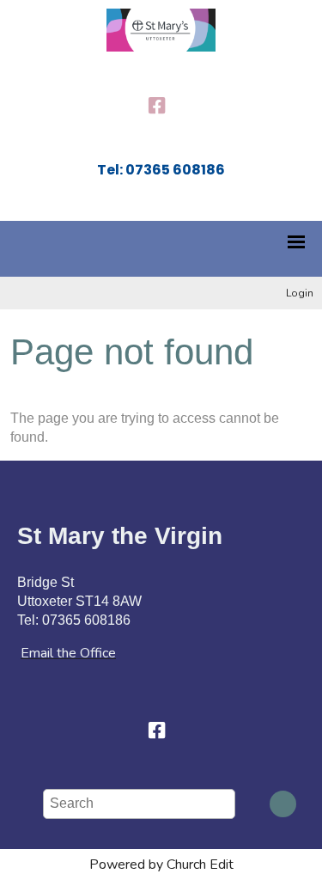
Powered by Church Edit (161, 864)
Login (299, 293)
